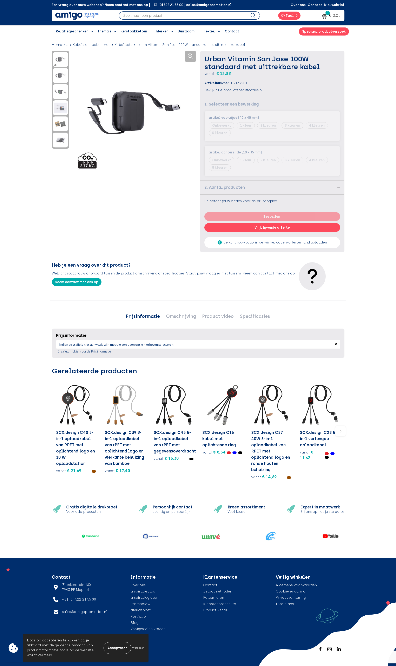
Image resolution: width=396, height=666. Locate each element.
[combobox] (183, 15)
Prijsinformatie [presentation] (143, 316)
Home (57, 45)
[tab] (143, 316)
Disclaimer (285, 604)
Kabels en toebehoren (91, 45)
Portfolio (138, 617)
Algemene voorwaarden (296, 585)
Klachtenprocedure (219, 604)
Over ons (298, 5)
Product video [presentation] (218, 316)
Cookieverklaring (290, 591)
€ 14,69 (264, 476)
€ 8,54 (214, 452)
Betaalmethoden (217, 591)
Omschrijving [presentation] (181, 316)
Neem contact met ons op (76, 282)
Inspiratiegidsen (144, 598)
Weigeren (138, 647)
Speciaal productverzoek (324, 31)
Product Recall (215, 610)
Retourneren (213, 598)
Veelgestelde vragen (148, 629)
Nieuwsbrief (334, 5)
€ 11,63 (307, 455)
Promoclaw (140, 604)
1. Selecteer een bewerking (231, 104)
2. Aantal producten (224, 187)
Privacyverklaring (291, 598)
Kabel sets (123, 45)
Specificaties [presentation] (255, 316)
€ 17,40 (117, 470)
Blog (134, 623)
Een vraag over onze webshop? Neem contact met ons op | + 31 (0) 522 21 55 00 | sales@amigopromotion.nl (142, 5)
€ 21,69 (68, 470)
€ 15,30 (166, 458)
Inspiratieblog (143, 591)
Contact (315, 5)
